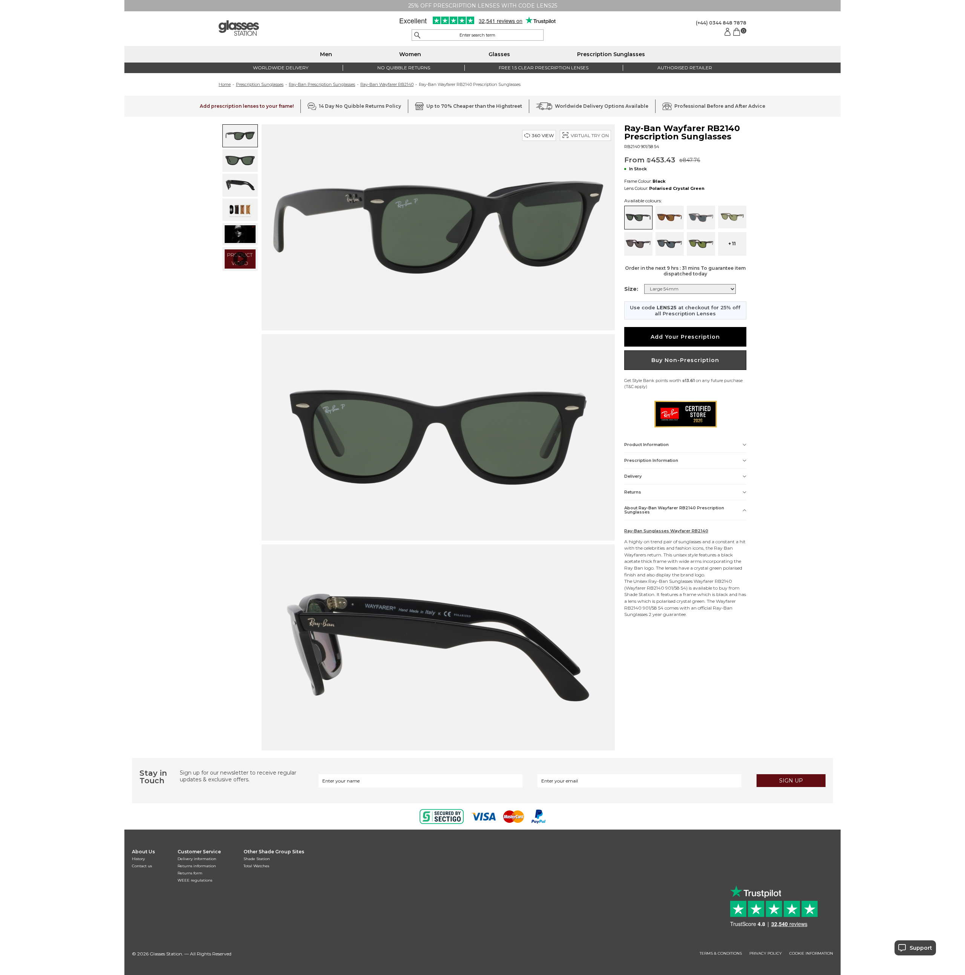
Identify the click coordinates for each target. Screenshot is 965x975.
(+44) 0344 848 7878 (721, 23)
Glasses (499, 54)
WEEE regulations (195, 880)
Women (410, 54)
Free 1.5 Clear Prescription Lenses (543, 67)
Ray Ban (723, 548)
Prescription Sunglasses (611, 54)
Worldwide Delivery (280, 67)
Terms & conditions (721, 953)
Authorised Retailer (684, 67)
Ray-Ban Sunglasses (670, 581)
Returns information (197, 865)
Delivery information (197, 858)
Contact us (142, 865)
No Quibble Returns (403, 67)
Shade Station (257, 858)
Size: (631, 289)
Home (225, 84)
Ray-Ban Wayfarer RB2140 (387, 84)
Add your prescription (685, 336)
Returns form (190, 873)
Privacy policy (765, 953)
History (138, 858)
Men (326, 54)
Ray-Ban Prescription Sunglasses (322, 84)
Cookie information (811, 953)
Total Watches (256, 865)
